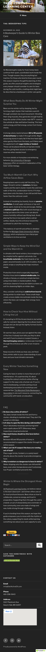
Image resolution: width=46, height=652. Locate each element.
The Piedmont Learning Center (18, 5)
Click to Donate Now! (11, 560)
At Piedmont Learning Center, (15, 489)
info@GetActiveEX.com (12, 587)
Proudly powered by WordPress (14, 647)
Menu (24, 15)
